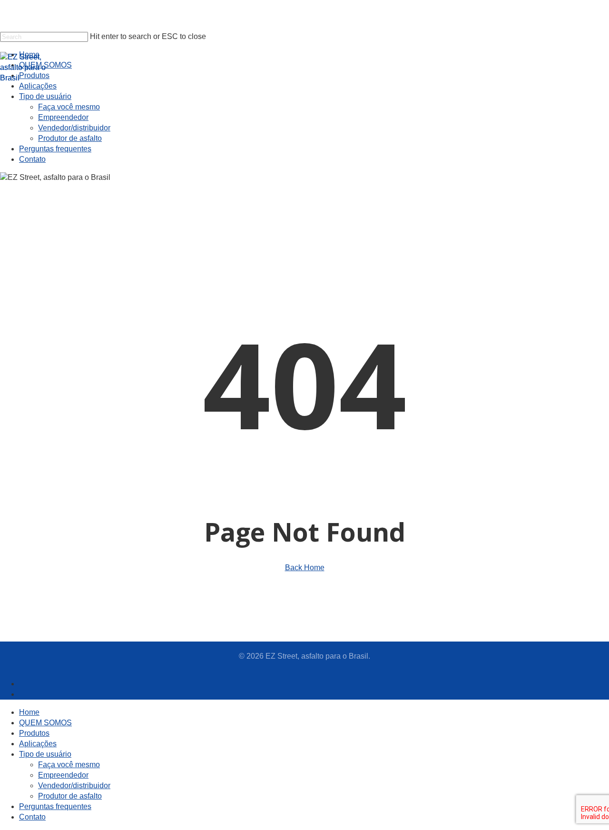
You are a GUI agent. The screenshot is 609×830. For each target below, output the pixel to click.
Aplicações (38, 744)
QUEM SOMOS (45, 723)
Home (29, 712)
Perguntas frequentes (55, 806)
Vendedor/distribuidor (74, 785)
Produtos (34, 733)
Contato (32, 817)
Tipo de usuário (45, 754)
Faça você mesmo (69, 765)
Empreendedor (63, 775)
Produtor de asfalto (70, 796)
